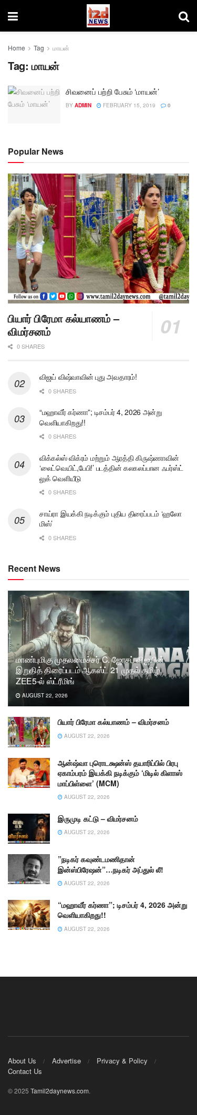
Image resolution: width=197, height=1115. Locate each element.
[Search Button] (184, 16)
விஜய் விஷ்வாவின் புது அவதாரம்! (88, 376)
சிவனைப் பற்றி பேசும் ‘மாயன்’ (112, 91)
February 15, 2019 (128, 105)
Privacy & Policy (122, 1061)
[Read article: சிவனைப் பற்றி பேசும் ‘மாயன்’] (34, 105)
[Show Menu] (13, 16)
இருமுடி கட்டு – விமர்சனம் (98, 818)
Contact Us (25, 1071)
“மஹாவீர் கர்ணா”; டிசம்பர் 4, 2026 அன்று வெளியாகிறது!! (100, 417)
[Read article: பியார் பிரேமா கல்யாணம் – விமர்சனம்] (98, 238)
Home (16, 47)
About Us (22, 1061)
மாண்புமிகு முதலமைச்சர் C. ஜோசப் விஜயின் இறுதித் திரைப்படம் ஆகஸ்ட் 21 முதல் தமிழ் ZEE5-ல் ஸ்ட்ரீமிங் (90, 670)
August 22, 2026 (44, 695)
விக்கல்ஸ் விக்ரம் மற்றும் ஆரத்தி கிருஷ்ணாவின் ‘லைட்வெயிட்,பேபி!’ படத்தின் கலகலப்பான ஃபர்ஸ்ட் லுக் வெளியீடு (111, 467)
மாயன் (61, 47)
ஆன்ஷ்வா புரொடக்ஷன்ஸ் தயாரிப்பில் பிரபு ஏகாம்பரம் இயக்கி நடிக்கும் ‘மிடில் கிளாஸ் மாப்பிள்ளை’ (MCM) (120, 772)
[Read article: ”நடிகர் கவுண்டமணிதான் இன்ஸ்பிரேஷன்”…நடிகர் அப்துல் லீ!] (29, 869)
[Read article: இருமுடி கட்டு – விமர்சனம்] (29, 829)
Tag (39, 47)
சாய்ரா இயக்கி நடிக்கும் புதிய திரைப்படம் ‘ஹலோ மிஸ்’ (110, 518)
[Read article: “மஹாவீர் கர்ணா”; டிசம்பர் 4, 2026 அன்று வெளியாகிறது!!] (29, 915)
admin (83, 105)
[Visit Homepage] (98, 16)
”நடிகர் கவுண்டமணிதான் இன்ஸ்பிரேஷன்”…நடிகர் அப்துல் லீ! (110, 864)
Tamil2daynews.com (59, 1090)
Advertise (66, 1061)
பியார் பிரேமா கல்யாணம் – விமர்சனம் (63, 324)
